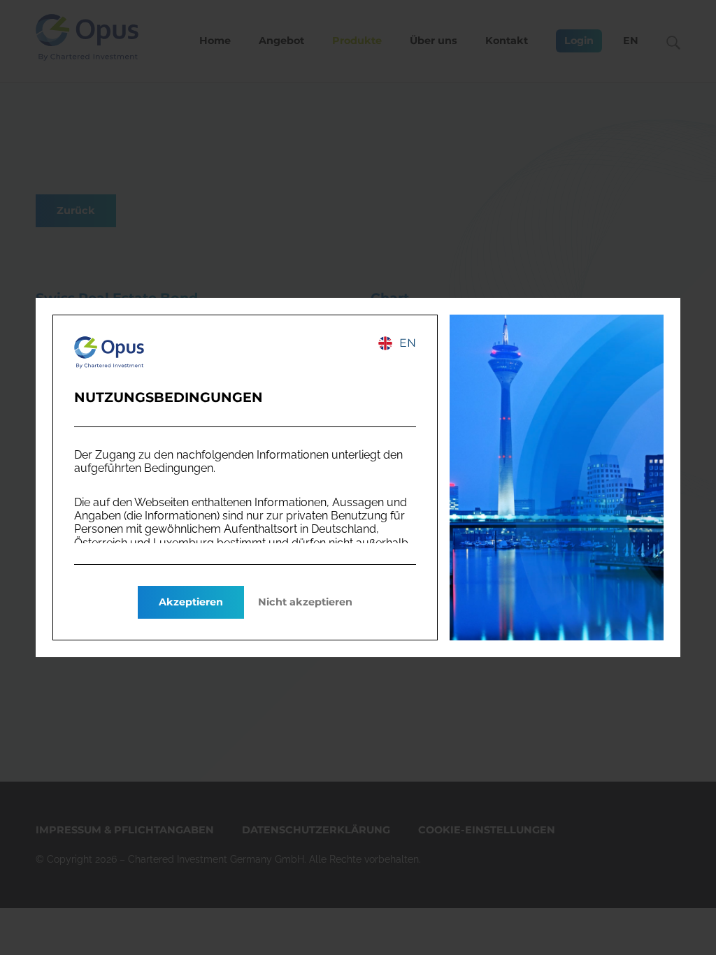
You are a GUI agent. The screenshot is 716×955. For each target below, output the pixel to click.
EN (407, 343)
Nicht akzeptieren (305, 602)
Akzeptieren (191, 602)
